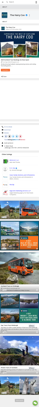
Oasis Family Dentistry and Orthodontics (22, 175)
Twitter (13, 136)
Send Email (7, 130)
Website (6, 133)
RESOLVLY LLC (14, 160)
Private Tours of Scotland (9, 367)
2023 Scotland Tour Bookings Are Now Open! (15, 60)
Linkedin (16, 136)
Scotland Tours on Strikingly (10, 286)
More (32, 326)
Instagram (9, 136)
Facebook (5, 136)
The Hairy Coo (10, 27)
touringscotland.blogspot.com (11, 62)
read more (5, 70)
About (4, 7)
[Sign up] (36, 2)
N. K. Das (12, 168)
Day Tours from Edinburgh (9, 325)
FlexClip (12, 184)
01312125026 (8, 127)
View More (19, 400)
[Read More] (37, 217)
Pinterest (20, 136)
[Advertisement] (19, 99)
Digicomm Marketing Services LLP (20, 191)
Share (5, 76)
